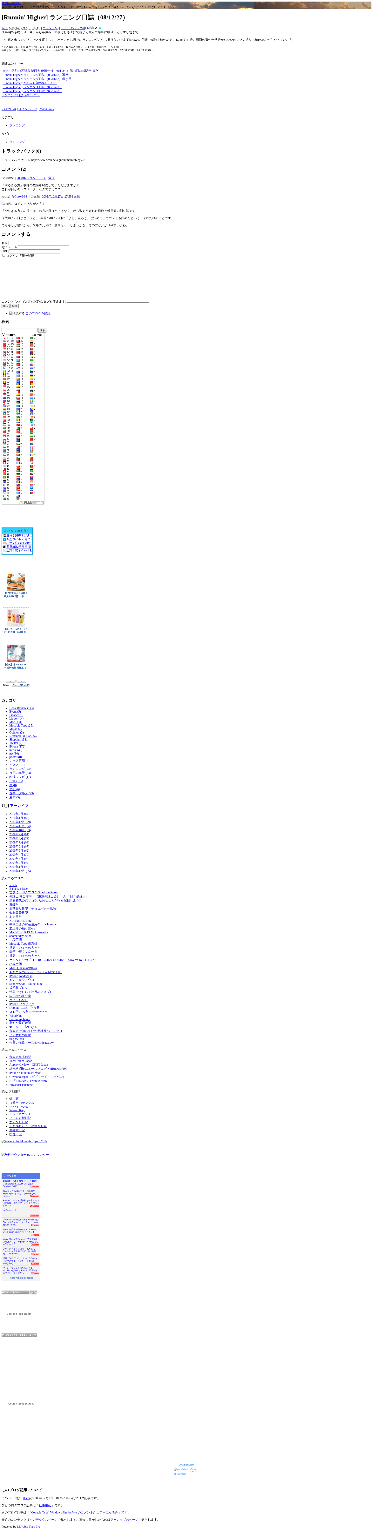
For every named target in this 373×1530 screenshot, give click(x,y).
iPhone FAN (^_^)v (21, 1004)
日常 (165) (16, 781)
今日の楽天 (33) (20, 773)
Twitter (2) (15, 743)
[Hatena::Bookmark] (21, 1278)
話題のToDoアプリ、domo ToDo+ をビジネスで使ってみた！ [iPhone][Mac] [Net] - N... (20, 1259)
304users (34, 1196)
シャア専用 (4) (19, 760)
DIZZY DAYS (18, 1106)
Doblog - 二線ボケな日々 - (27, 1007)
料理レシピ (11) (20, 777)
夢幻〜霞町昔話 (20, 1022)
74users (35, 1235)
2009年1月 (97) (19, 867)
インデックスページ (44, 1519)
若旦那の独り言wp (22, 928)
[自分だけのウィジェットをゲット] (10, 1335)
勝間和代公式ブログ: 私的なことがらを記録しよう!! (45, 900)
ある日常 (15, 916)
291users (34, 1206)
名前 (5, 243)
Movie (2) (15, 729)
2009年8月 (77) (19, 838)
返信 (51, 178)
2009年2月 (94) (19, 862)
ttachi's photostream (185, 1472)
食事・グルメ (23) (21, 793)
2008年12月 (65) (20, 871)
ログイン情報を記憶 (20, 255)
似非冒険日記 (18, 912)
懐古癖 (14, 1098)
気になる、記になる (23, 1027)
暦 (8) (13, 785)
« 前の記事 (9, 109)
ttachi (5, 28)
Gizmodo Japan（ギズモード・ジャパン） (37, 1076)
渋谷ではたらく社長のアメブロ (31, 992)
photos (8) (15, 757)
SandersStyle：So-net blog (26, 983)
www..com (186, 1465)
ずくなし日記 (18, 1122)
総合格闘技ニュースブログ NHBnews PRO (38, 1068)
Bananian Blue (18, 888)
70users (35, 1254)
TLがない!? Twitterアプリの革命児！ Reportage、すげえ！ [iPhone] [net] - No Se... (20, 1192)
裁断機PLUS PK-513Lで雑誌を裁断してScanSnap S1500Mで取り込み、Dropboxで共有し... (20, 1182)
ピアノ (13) (16, 764)
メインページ (27, 109)
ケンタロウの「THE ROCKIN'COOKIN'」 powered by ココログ (52, 960)
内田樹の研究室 (20, 996)
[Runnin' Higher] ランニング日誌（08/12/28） (32, 91)
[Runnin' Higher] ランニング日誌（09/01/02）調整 (35, 75)
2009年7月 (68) (19, 842)
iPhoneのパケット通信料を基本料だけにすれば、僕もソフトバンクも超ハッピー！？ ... (21, 1202)
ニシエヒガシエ (20, 1114)
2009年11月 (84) (20, 826)
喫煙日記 (15, 1134)
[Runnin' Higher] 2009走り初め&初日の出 (29, 83)
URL (5, 251)
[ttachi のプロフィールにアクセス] (25, 1335)
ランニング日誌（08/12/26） (21, 95)
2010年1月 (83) (19, 818)
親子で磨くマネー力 (23, 951)
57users (35, 1273)
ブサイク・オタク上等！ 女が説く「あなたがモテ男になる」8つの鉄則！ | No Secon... (19, 1250)
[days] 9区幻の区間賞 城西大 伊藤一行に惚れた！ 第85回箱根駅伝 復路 (50, 70)
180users (34, 1215)
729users (34, 1186)
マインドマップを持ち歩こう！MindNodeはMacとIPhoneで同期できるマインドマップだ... (20, 1269)
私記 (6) (14, 789)
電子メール (9, 247)
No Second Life (11, 3)
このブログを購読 (38, 313)
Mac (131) (15, 722)
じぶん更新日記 (20, 1118)
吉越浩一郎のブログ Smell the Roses (33, 892)
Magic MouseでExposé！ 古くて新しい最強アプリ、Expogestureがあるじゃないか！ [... (20, 1240)
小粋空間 (15, 939)
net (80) (14, 753)
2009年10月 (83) (20, 830)
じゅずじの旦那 (20, 1035)
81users (35, 1225)
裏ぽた (14, 904)
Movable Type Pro (28, 1526)
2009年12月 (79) (20, 822)
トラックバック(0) (73, 28)
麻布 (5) (14, 797)
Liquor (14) (16, 718)
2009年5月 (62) (19, 850)
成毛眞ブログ (18, 988)
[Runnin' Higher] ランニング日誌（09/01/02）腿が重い (38, 79)
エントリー (12, 1176)
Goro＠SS (20, 196)
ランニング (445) (20, 768)
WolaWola (15, 1015)
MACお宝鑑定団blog (23, 968)
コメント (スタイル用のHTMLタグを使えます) (34, 301)
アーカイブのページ (124, 1519)
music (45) (15, 750)
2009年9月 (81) (19, 834)
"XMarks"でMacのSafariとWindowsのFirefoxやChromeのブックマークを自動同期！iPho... (20, 1221)
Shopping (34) (18, 739)
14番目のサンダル (21, 1102)
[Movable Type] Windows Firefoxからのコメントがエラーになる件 (74, 1512)
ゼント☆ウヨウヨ (21, 979)
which (13, 885)
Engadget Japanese (21, 1084)
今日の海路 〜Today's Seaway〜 (31, 1042)
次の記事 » (46, 109)
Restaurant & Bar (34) (23, 736)
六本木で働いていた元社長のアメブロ (35, 1031)
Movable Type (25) (21, 725)
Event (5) (15, 711)
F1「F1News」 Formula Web (28, 1081)
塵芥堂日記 (17, 1130)
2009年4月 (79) (19, 854)
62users (35, 1263)
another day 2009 (20, 935)
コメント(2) (50, 28)
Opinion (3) (16, 732)
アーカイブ (19, 806)
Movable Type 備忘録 (23, 943)
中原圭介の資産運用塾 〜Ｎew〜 (33, 924)
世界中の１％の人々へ (24, 947)
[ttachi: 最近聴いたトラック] (19, 1292)
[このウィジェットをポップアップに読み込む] (34, 1335)
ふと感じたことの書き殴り (28, 1126)
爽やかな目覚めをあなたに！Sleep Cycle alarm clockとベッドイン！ (19, 1230)
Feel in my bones (19, 1019)
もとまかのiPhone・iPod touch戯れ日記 (35, 972)
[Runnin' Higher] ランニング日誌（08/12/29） (32, 87)
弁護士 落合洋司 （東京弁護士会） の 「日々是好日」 (49, 896)
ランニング (17, 125)
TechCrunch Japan (20, 1061)
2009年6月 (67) (19, 846)
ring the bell (16, 1039)
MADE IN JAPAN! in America (28, 932)
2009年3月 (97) (19, 858)
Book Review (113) (21, 708)
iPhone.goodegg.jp (20, 976)
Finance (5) (16, 715)
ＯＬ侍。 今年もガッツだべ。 (30, 1011)
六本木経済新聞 (20, 1057)
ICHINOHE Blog (20, 920)
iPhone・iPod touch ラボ (25, 1072)
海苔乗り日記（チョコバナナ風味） (34, 908)
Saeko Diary (17, 1110)
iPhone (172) (17, 746)
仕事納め (45, 1505)
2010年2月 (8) (18, 813)
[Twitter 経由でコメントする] (99, 28)
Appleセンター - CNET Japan (28, 1064)
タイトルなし (18, 1000)
